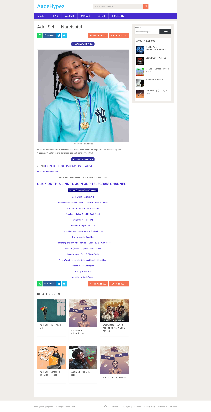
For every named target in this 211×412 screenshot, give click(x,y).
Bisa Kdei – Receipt (155, 79)
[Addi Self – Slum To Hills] (83, 357)
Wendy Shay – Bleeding (83, 220)
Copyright (126, 407)
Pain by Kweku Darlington (83, 266)
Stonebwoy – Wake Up (156, 58)
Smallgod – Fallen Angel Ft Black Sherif (83, 214)
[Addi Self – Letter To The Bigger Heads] (51, 357)
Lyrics (101, 16)
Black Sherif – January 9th (83, 197)
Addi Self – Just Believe (114, 377)
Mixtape (85, 16)
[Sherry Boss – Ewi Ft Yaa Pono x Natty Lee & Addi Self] (114, 310)
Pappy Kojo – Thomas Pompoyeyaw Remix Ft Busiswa (68, 166)
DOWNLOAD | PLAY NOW (84, 44)
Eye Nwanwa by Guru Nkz (83, 237)
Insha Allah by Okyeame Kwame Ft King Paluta (83, 231)
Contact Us (162, 407)
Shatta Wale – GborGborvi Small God (156, 48)
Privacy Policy (149, 407)
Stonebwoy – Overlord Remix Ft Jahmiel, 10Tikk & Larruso (83, 202)
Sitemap (173, 407)
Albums (69, 16)
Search (138, 27)
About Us (115, 407)
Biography (118, 16)
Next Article (118, 35)
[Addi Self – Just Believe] (114, 360)
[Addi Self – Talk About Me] (51, 310)
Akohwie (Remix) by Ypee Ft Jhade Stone (83, 248)
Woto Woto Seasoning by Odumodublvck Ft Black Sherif (83, 260)
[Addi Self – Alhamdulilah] (83, 313)
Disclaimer (137, 407)
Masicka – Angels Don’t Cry (83, 225)
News (55, 16)
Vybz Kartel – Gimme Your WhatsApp (83, 208)
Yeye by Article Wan (82, 271)
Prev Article (99, 35)
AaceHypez (51, 6)
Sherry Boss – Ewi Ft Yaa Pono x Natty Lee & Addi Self (114, 328)
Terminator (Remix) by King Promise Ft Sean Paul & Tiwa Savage (83, 243)
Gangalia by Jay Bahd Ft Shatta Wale (83, 254)
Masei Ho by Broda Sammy (82, 277)
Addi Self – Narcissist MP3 (48, 171)
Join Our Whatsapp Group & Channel (83, 190)
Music (41, 16)
